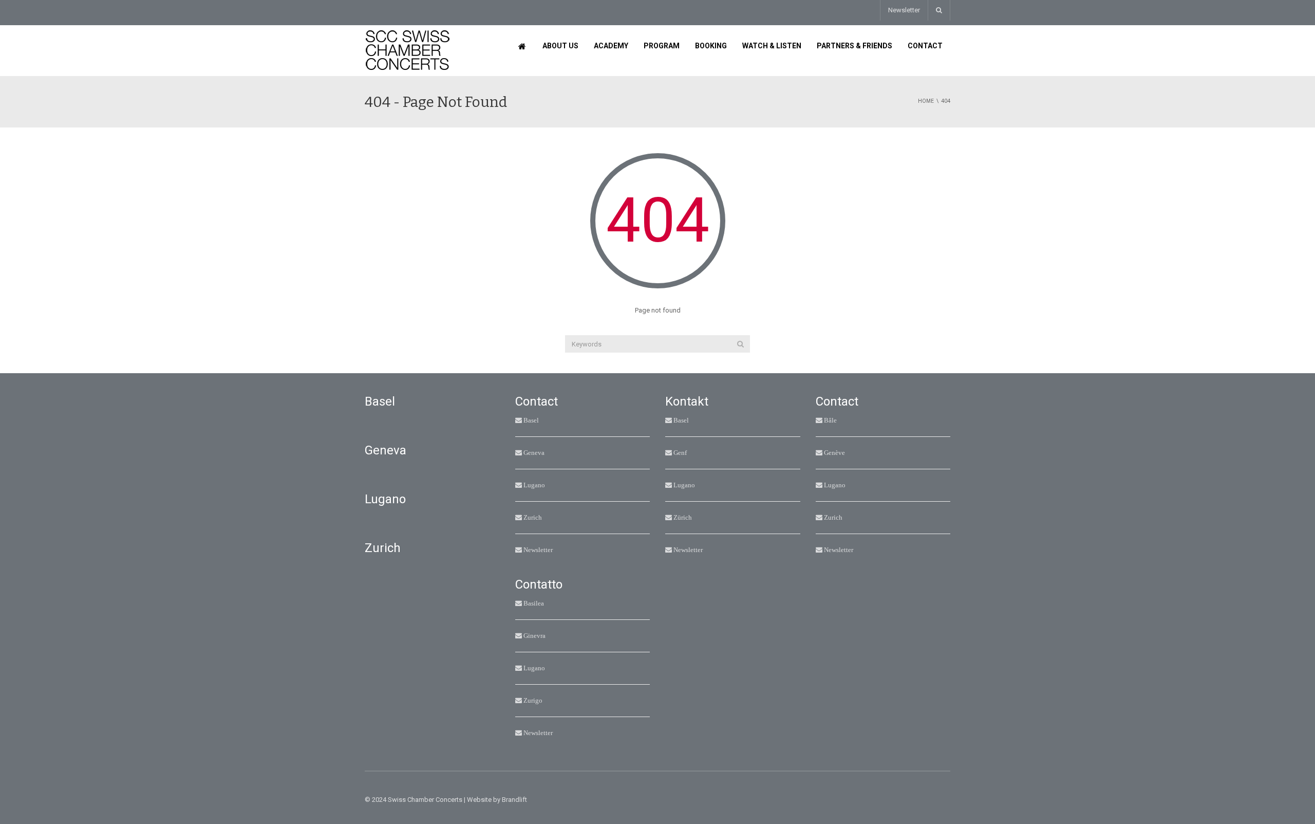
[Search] (740, 344)
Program (662, 46)
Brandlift (514, 799)
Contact (925, 46)
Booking (711, 46)
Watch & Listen (771, 46)
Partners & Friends (854, 46)
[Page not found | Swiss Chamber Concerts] (407, 50)
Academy (611, 46)
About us (560, 46)
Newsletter (904, 10)
